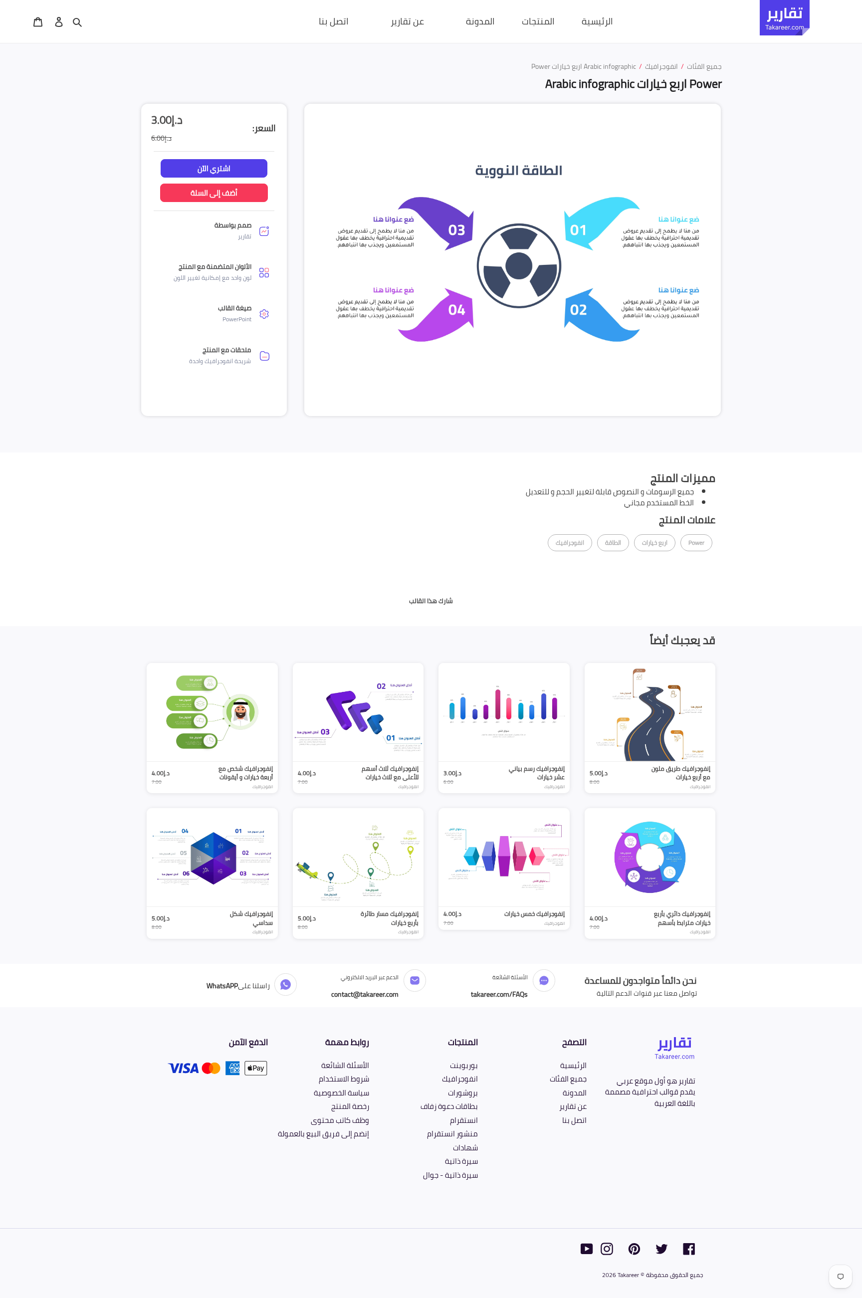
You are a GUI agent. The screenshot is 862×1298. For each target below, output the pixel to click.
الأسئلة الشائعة (345, 1065)
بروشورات (463, 1092)
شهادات (465, 1147)
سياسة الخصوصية (341, 1092)
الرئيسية (573, 1065)
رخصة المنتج (350, 1106)
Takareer (628, 1275)
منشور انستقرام (452, 1133)
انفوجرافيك (460, 1079)
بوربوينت (464, 1065)
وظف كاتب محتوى (340, 1120)
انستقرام (464, 1120)
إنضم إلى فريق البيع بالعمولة (323, 1133)
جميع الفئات (568, 1079)
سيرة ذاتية (461, 1161)
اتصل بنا (574, 1120)
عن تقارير (573, 1106)
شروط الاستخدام (344, 1079)
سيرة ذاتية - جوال (450, 1175)
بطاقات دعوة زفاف (449, 1106)
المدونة (575, 1092)
